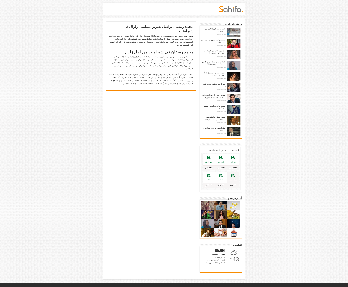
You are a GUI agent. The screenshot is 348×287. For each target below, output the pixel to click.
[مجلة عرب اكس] (231, 8)
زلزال (137, 57)
